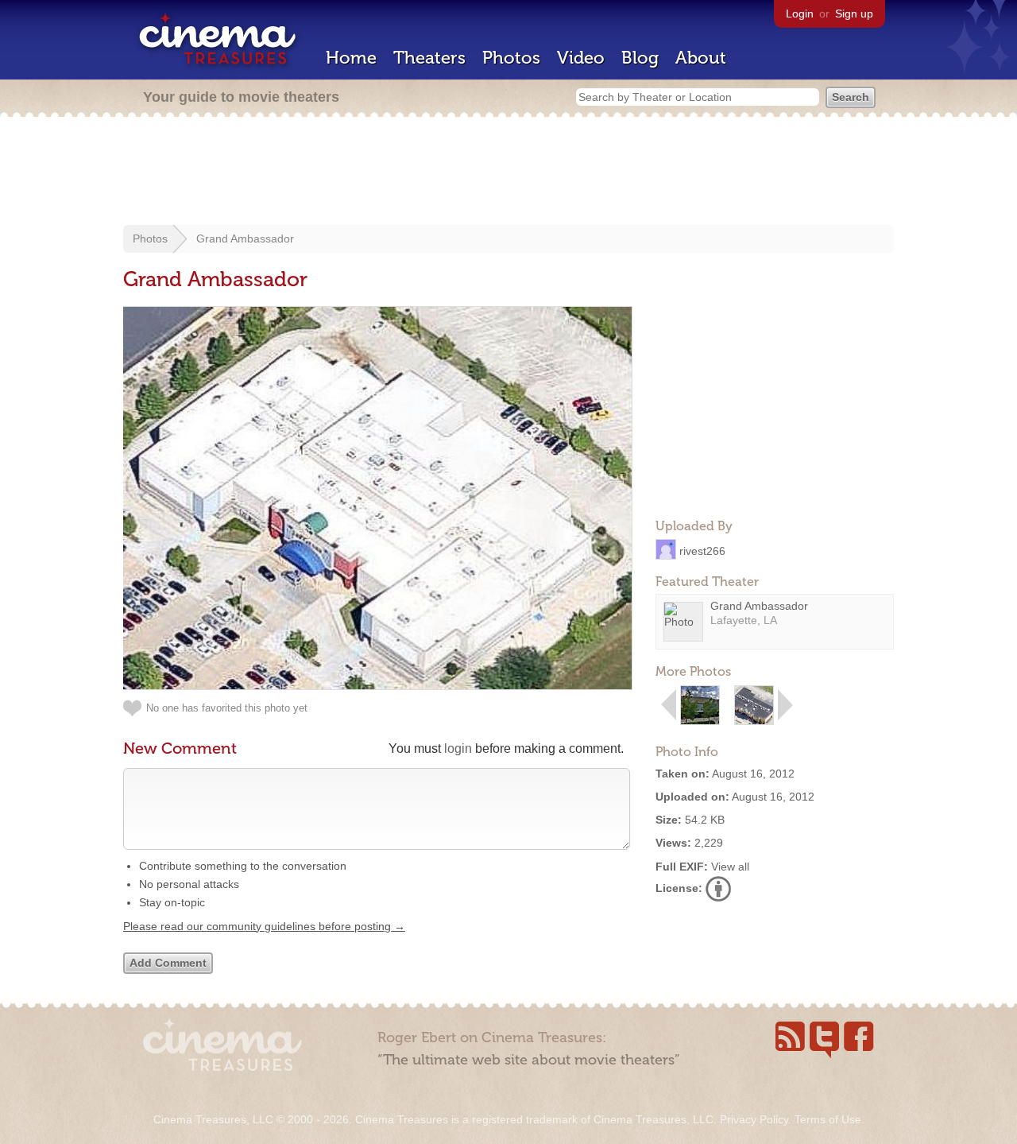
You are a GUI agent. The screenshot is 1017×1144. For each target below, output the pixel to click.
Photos (511, 57)
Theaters (429, 57)
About (700, 57)
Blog (640, 57)
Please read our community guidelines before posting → (264, 926)
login (458, 748)
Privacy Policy (754, 1119)
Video (581, 57)
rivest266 (702, 550)
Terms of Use (828, 1119)
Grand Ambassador (245, 238)
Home (351, 57)
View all (730, 866)
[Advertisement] (508, 172)
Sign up (854, 13)
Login (800, 13)
